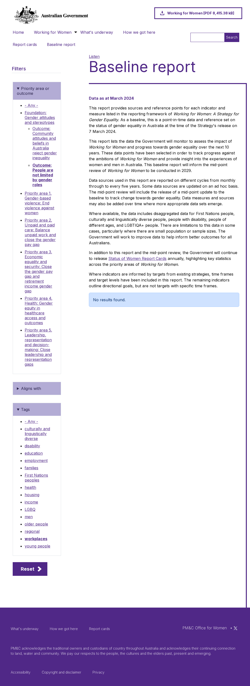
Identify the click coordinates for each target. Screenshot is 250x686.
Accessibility (21, 672)
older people (36, 524)
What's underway (96, 32)
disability (32, 445)
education (34, 453)
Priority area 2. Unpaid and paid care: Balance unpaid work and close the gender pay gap (40, 232)
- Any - (31, 105)
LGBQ (30, 509)
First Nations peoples (36, 477)
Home (18, 32)
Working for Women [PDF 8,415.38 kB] (200, 13)
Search (232, 37)
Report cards (25, 44)
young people (37, 546)
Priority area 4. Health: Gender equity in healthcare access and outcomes (39, 310)
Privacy (98, 672)
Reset (27, 569)
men (29, 516)
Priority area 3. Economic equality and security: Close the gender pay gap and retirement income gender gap (39, 271)
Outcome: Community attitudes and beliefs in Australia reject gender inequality (44, 143)
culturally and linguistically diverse (37, 433)
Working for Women (53, 32)
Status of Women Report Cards (137, 258)
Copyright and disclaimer (61, 672)
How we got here (139, 32)
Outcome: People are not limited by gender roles (42, 175)
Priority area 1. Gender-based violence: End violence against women (39, 203)
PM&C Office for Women (204, 627)
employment (36, 460)
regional (32, 531)
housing (32, 494)
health (30, 487)
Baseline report (61, 44)
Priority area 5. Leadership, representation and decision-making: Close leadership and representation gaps (38, 347)
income (31, 502)
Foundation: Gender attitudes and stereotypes (40, 117)
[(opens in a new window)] (235, 628)
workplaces (36, 538)
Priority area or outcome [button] (33, 91)
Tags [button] (25, 409)
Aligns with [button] (31, 388)
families (31, 467)
